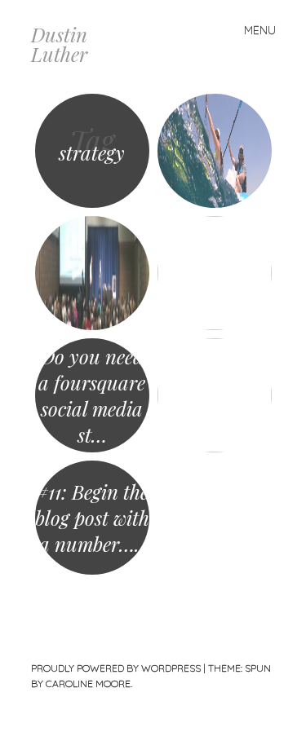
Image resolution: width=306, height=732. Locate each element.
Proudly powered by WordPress (116, 668)
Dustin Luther (59, 44)
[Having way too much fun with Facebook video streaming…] (214, 395)
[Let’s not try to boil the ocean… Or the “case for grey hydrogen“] (214, 151)
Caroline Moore (88, 683)
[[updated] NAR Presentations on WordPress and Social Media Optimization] (92, 273)
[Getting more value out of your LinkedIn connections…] (214, 273)
